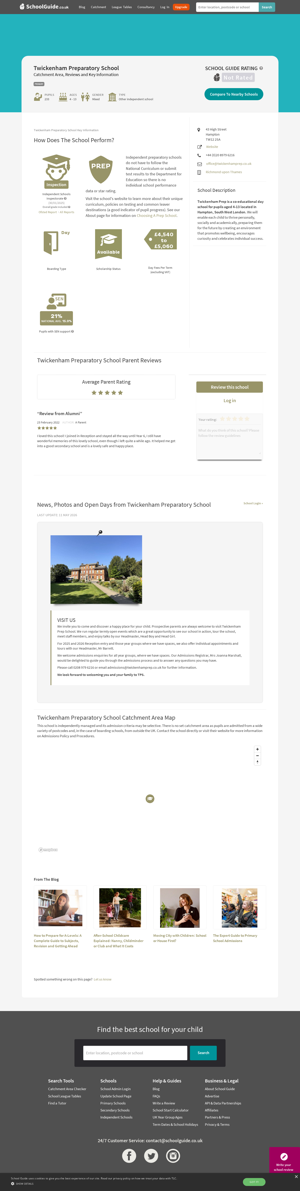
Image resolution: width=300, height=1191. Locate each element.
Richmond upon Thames (224, 172)
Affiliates (211, 1110)
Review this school (230, 387)
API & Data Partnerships (223, 1103)
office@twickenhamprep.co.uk (228, 163)
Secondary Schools (115, 1110)
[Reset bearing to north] (257, 762)
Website (212, 146)
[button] (94, 1183)
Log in (230, 400)
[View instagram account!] (172, 1156)
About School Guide (220, 1088)
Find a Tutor (57, 1103)
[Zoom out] (257, 755)
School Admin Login (115, 1088)
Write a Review (164, 1103)
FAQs (156, 1096)
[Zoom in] (257, 749)
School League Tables (64, 1096)
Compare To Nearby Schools (234, 94)
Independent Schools (116, 1117)
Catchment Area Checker (67, 1088)
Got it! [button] (254, 1182)
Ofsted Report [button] (48, 212)
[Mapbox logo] (48, 849)
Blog (156, 1088)
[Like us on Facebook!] (128, 1156)
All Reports (67, 212)
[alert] (150, 1182)
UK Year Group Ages (168, 1117)
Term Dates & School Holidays (175, 1124)
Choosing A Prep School (157, 215)
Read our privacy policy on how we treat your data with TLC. (139, 1178)
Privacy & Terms (217, 1124)
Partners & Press (217, 1117)
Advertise (212, 1096)
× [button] (296, 1176)
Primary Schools (113, 1103)
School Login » (253, 503)
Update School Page (115, 1096)
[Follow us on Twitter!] (150, 1156)
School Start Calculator (171, 1110)
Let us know (102, 979)
